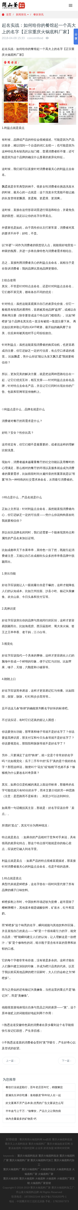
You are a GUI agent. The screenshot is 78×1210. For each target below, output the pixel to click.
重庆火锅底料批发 (62, 1139)
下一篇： (67, 1060)
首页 (8, 14)
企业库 (39, 1148)
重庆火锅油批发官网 (58, 1143)
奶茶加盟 (49, 1148)
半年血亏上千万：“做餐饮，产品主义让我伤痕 (33, 1110)
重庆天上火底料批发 (16, 1143)
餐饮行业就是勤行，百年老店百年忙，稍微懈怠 (34, 1087)
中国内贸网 (28, 1148)
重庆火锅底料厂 (37, 1143)
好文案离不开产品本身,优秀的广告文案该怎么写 (34, 1102)
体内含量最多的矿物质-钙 (21, 1118)
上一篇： (11, 1060)
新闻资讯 (21, 14)
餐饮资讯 (38, 14)
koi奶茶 (47, 1139)
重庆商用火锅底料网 (30, 1139)
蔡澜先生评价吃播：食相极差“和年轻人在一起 (33, 1095)
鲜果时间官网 (62, 1148)
